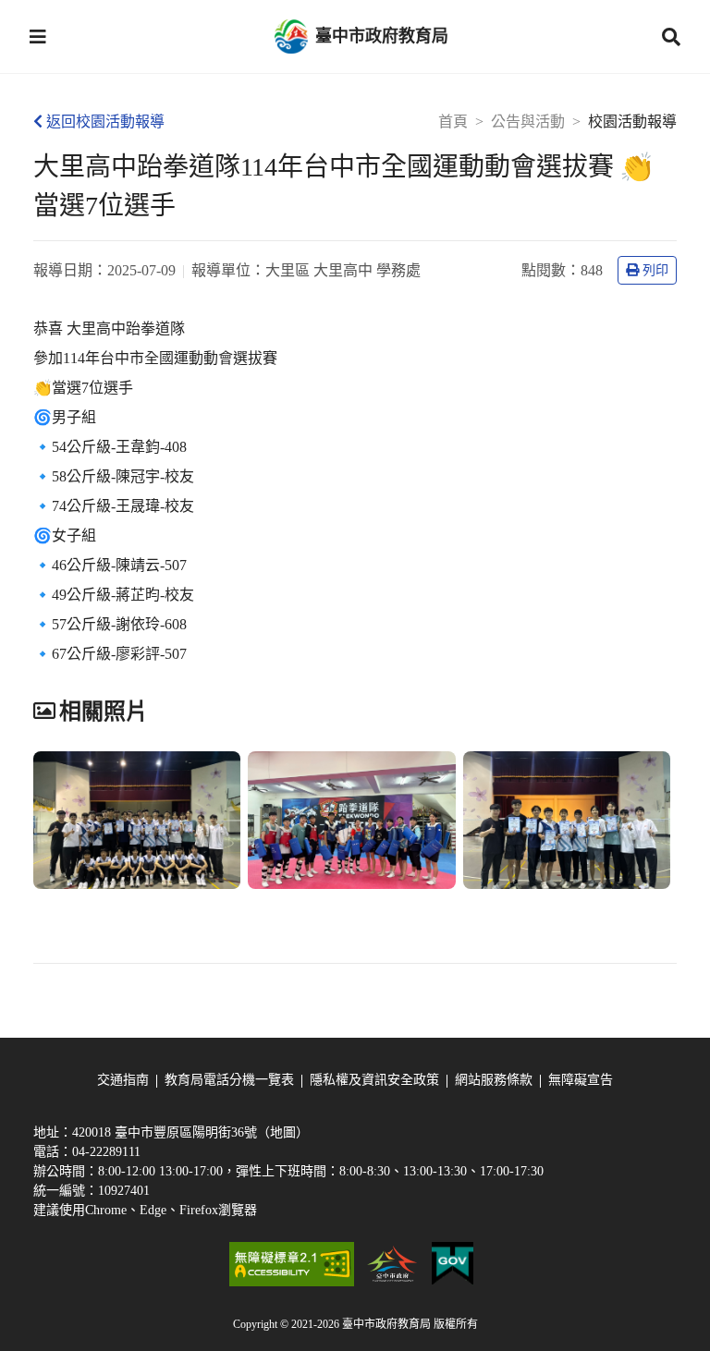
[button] (38, 37)
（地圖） (283, 1132)
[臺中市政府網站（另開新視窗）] (392, 1264)
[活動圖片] (136, 820)
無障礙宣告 (580, 1080)
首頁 (453, 121)
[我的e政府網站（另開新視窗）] (452, 1264)
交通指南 (123, 1080)
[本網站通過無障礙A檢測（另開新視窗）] (291, 1264)
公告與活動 (528, 121)
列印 (655, 270)
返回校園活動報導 (105, 121)
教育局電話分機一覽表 (229, 1080)
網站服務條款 (493, 1080)
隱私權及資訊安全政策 (374, 1080)
